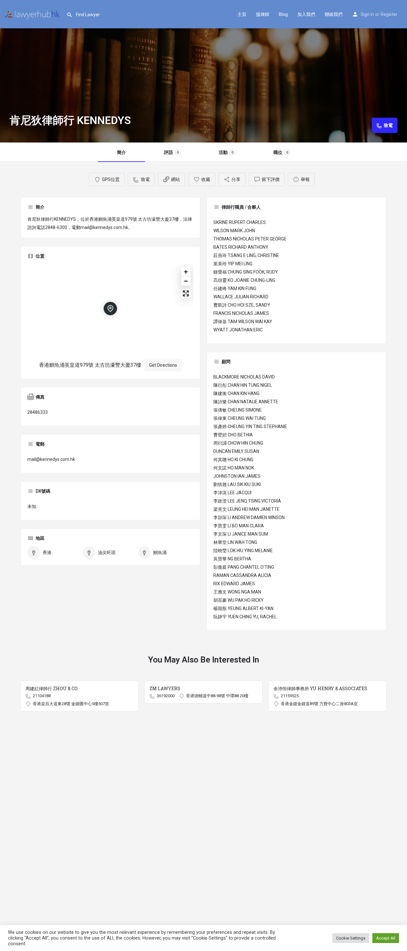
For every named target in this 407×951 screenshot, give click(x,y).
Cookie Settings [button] (350, 938)
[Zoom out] (185, 281)
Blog (283, 14)
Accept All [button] (385, 938)
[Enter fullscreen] (185, 293)
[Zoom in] (185, 271)
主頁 (242, 14)
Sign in (367, 14)
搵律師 (262, 14)
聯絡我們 (333, 14)
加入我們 (306, 14)
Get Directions (163, 365)
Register (389, 14)
